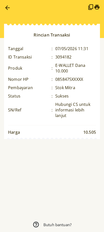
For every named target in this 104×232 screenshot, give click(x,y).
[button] (7, 7)
